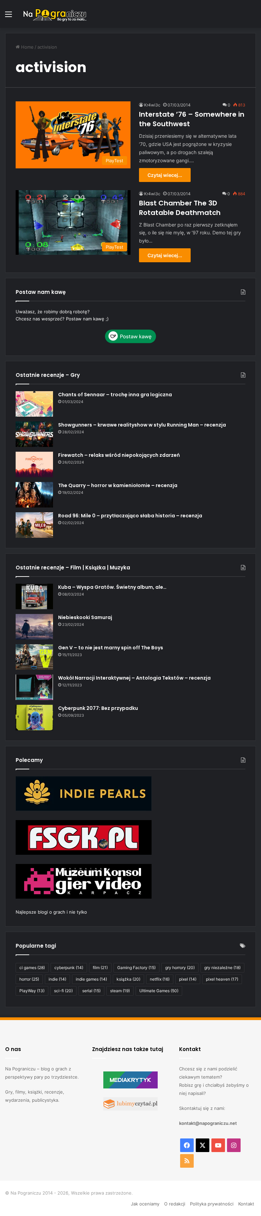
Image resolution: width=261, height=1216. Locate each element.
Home (27, 47)
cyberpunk (68, 967)
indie (57, 979)
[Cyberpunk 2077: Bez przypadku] (34, 717)
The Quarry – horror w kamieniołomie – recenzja (117, 485)
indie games (91, 979)
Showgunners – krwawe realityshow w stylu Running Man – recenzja (142, 424)
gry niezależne (222, 967)
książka (128, 979)
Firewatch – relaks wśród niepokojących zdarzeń (119, 455)
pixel (187, 979)
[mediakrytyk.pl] (130, 1086)
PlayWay (32, 990)
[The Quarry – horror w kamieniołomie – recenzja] (34, 494)
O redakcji (174, 1203)
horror (29, 979)
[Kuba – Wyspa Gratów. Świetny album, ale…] (34, 596)
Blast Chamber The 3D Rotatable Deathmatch (180, 207)
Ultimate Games (158, 990)
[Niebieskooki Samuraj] (34, 626)
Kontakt (246, 1203)
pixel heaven (222, 979)
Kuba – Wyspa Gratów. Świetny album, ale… (112, 587)
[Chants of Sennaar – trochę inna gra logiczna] (34, 404)
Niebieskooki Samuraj (85, 617)
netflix (160, 979)
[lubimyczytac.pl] (130, 1109)
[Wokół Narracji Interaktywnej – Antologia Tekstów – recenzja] (34, 687)
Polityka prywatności (211, 1203)
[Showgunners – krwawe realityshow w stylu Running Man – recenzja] (34, 434)
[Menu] (8, 16)
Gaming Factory (136, 967)
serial (91, 990)
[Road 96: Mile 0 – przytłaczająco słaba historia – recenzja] (34, 525)
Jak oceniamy (145, 1203)
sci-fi (63, 990)
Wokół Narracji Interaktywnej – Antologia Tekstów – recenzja (134, 677)
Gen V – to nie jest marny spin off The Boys (110, 647)
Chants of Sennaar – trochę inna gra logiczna (115, 394)
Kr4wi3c (152, 104)
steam (120, 990)
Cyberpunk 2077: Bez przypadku (98, 708)
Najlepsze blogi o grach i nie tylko (51, 912)
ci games (32, 967)
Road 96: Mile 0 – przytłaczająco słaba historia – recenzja (130, 515)
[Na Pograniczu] (54, 14)
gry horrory (180, 967)
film (100, 967)
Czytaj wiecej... (164, 175)
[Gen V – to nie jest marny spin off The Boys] (34, 657)
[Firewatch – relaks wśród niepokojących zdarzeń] (34, 464)
